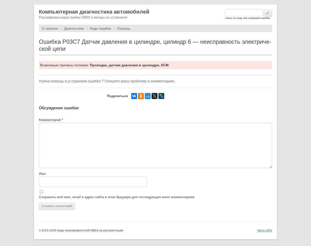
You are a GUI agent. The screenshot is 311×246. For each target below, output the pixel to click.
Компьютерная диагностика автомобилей (94, 12)
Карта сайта (264, 230)
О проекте (50, 28)
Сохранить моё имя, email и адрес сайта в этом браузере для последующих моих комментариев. (117, 197)
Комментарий (51, 120)
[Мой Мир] (148, 96)
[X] (154, 96)
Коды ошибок (100, 28)
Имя (42, 174)
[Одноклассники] (141, 96)
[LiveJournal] (161, 96)
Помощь (123, 28)
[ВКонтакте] (134, 96)
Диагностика (74, 28)
